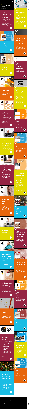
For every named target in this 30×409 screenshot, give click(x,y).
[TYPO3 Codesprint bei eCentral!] (7, 105)
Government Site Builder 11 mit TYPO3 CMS (6, 16)
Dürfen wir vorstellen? (5, 68)
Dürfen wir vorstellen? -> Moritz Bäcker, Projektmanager (7, 171)
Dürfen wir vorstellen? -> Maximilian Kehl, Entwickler (7, 143)
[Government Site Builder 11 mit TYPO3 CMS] (7, 5)
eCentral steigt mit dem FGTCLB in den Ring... (20, 92)
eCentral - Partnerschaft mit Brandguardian (20, 66)
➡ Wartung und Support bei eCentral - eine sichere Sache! (6, 257)
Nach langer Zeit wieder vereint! (19, 346)
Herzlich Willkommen (18, 323)
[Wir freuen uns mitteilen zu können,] (20, 285)
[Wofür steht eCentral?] (7, 221)
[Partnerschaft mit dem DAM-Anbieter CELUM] (20, 4)
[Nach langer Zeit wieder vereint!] (20, 336)
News (29, 11)
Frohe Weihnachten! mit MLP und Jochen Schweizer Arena (6, 377)
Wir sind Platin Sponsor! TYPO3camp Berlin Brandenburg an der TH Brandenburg (7, 341)
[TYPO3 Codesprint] (7, 81)
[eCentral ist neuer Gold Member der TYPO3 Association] (20, 31)
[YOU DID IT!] (7, 303)
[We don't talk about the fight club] (7, 190)
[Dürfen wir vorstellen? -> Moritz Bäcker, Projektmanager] (7, 160)
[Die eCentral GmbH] (7, 274)
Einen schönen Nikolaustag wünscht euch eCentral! (20, 264)
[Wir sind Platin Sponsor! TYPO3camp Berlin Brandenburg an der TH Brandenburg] (7, 329)
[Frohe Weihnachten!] (20, 200)
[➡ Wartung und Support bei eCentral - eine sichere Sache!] (7, 245)
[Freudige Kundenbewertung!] (20, 137)
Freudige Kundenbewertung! (20, 147)
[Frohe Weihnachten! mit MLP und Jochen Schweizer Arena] (7, 366)
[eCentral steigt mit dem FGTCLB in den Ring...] (20, 83)
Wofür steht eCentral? (5, 231)
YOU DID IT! (5, 312)
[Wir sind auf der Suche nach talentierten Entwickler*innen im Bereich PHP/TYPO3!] (20, 164)
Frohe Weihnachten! (19, 210)
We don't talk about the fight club (6, 201)
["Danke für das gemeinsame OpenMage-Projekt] (20, 223)
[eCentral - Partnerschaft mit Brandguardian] (20, 58)
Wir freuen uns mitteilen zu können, (19, 295)
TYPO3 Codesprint (6, 90)
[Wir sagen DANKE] (7, 36)
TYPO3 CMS (18, 123)
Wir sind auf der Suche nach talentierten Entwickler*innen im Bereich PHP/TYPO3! (20, 177)
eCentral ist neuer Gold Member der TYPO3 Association (20, 40)
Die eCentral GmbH (7, 284)
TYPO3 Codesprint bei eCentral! (6, 115)
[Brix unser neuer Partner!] (20, 363)
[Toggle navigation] (29, 2)
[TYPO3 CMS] (20, 114)
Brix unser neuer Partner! (19, 373)
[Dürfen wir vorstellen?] (7, 58)
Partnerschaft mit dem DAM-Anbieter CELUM (20, 14)
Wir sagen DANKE (6, 45)
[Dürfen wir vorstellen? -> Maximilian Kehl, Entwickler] (7, 133)
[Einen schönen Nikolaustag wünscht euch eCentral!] (20, 253)
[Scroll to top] (28, 407)
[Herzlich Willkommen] (20, 313)
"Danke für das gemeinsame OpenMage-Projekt (20, 234)
